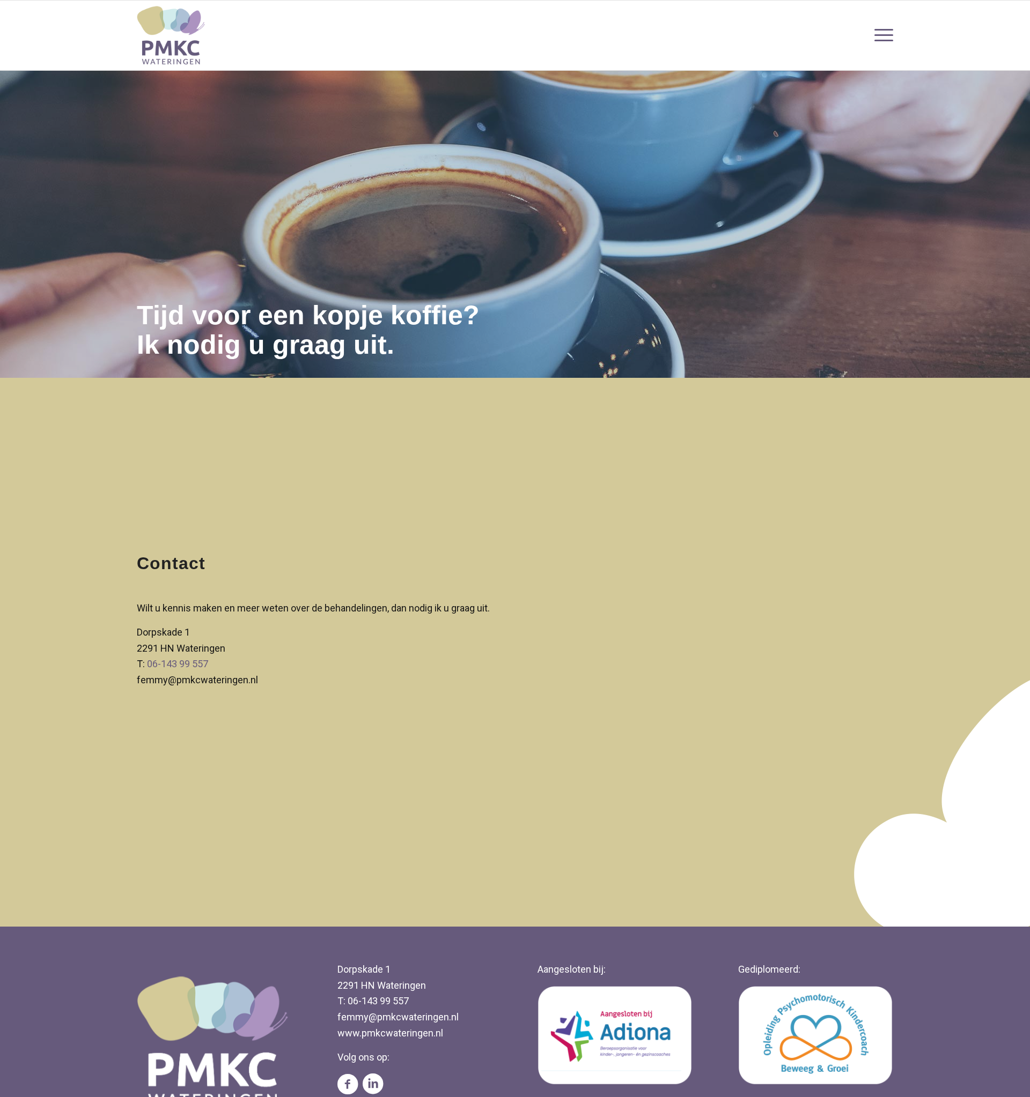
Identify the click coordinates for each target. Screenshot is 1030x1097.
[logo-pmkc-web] (172, 35)
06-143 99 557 (177, 663)
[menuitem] (880, 35)
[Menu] (880, 35)
